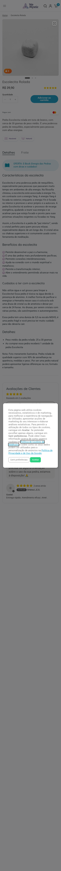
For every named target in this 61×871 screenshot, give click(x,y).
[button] (18, 459)
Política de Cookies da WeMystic (26, 443)
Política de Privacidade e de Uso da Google (30, 452)
